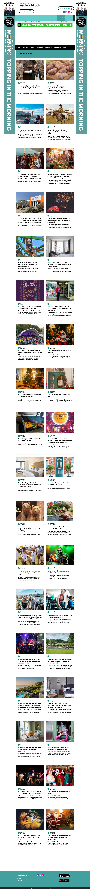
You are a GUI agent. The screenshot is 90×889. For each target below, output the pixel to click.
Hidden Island (57, 47)
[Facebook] (64, 12)
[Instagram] (69, 12)
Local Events (48, 47)
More (64, 47)
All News (18, 47)
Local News (25, 47)
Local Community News (37, 47)
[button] (22, 18)
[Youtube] (71, 12)
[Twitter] (66, 12)
